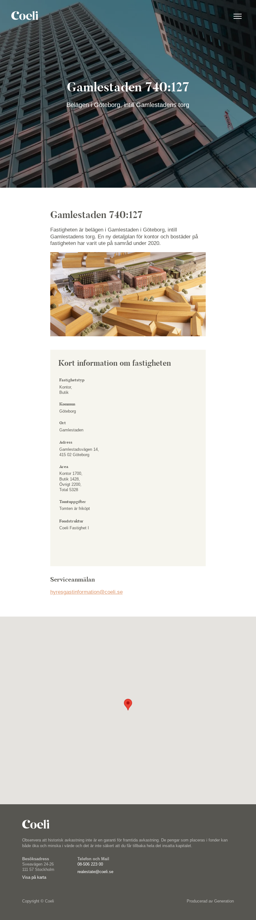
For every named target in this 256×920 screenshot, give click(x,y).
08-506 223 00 (90, 864)
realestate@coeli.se (95, 871)
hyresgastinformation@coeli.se (86, 592)
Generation (224, 901)
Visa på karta (34, 877)
